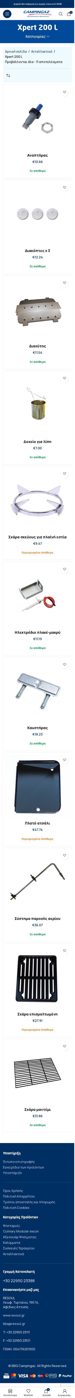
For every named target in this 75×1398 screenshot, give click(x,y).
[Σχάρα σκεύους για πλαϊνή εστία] (37, 500)
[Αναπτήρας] (37, 118)
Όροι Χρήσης (13, 1191)
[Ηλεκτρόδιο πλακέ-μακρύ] (37, 596)
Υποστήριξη (12, 1173)
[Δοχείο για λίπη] (37, 405)
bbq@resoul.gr (14, 1323)
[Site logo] (38, 13)
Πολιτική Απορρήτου (19, 1196)
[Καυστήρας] (37, 691)
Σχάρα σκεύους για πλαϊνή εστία (37, 537)
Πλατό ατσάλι (37, 823)
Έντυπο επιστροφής (19, 1162)
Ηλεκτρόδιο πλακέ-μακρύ (37, 632)
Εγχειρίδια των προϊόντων (23, 1167)
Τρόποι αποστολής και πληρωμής (29, 1202)
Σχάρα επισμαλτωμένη (37, 1014)
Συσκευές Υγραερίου (18, 1248)
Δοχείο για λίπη (37, 441)
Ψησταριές (11, 1226)
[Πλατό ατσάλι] (37, 787)
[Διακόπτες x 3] (37, 214)
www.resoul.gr (14, 1315)
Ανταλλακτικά (41, 51)
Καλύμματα (11, 1242)
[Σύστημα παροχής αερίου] (37, 882)
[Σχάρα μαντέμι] (37, 1073)
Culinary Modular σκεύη (21, 1231)
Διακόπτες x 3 (37, 250)
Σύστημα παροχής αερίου (37, 918)
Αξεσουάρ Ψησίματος (19, 1237)
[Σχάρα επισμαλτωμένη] (37, 977)
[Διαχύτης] (37, 309)
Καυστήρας (37, 727)
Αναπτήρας (37, 155)
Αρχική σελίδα (16, 51)
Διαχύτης (37, 346)
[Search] (61, 14)
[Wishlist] (64, 91)
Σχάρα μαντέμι (37, 1109)
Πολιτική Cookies (16, 1207)
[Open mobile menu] (7, 14)
